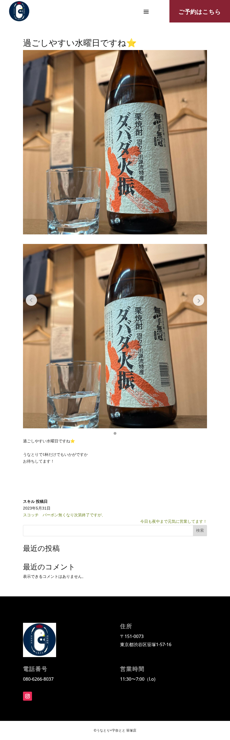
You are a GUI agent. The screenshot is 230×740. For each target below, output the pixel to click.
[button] (115, 433)
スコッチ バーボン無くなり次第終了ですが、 (82, 515)
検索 (200, 530)
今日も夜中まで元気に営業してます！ (173, 521)
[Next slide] (198, 300)
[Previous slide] (31, 300)
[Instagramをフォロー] (27, 696)
